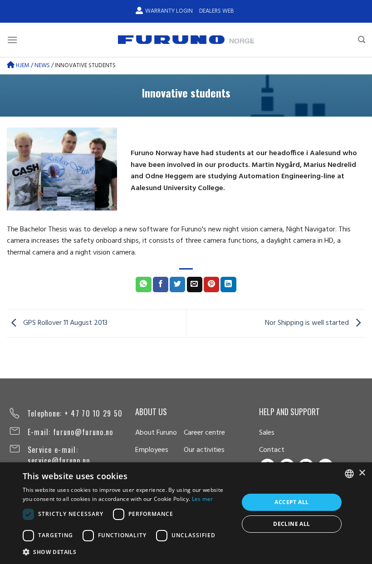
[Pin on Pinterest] (211, 284)
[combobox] (349, 473)
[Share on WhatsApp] (143, 284)
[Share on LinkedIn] (228, 284)
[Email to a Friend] (194, 284)
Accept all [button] (291, 502)
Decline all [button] (291, 524)
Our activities (204, 450)
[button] (127, 551)
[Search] (361, 40)
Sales (266, 433)
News (42, 65)
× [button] (361, 473)
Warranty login (169, 11)
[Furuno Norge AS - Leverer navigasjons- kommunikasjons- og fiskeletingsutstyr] (186, 39)
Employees (151, 450)
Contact (271, 450)
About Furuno (156, 433)
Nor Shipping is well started (308, 323)
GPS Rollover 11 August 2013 (64, 323)
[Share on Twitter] (177, 284)
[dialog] (186, 513)
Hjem (22, 65)
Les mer (202, 499)
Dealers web (216, 11)
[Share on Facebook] (160, 284)
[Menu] (12, 40)
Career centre (204, 433)
